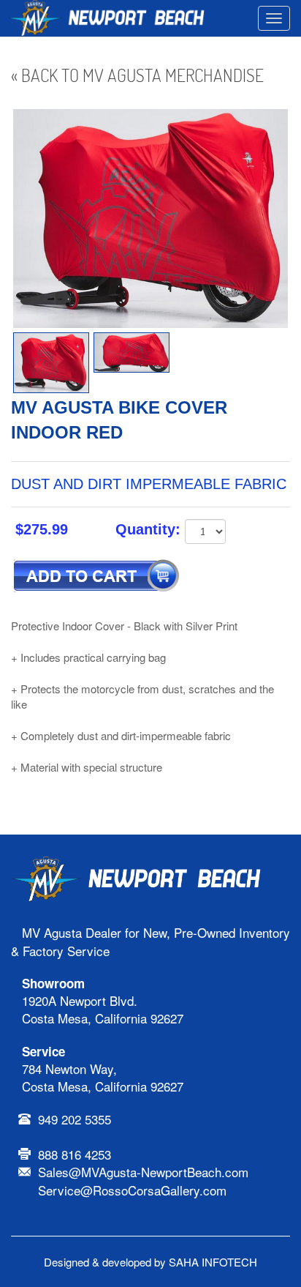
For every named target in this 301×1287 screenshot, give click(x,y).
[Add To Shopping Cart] (97, 579)
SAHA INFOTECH (213, 1261)
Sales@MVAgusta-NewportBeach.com (143, 1172)
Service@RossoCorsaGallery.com (132, 1190)
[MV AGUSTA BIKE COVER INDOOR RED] (51, 362)
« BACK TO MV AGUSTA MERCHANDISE (137, 75)
